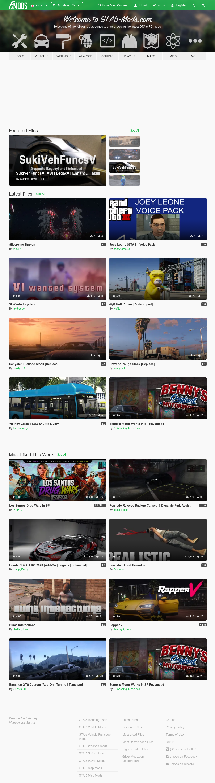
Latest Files (130, 720)
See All (134, 130)
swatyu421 (19, 368)
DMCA (170, 742)
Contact (171, 720)
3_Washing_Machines (127, 428)
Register (181, 5)
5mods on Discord (181, 764)
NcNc (117, 308)
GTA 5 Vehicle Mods (92, 727)
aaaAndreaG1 (122, 249)
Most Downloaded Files (137, 742)
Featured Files (132, 727)
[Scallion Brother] (124, 180)
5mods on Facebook (183, 756)
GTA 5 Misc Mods (90, 775)
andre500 (19, 308)
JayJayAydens (123, 629)
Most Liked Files (133, 734)
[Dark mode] (194, 5)
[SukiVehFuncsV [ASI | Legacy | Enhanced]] (124, 167)
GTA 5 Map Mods (90, 768)
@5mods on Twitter (182, 749)
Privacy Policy (175, 727)
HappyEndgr (20, 569)
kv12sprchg (20, 428)
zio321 (17, 249)
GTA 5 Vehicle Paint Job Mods (95, 736)
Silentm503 (20, 689)
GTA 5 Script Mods (91, 753)
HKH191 (18, 510)
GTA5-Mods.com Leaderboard (133, 758)
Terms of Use (175, 734)
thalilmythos (20, 629)
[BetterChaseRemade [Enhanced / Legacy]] (124, 154)
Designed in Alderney (23, 718)
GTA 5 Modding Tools (93, 720)
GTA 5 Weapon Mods (93, 746)
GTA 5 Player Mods (92, 760)
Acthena (119, 569)
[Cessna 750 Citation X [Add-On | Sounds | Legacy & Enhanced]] (124, 141)
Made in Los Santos (22, 722)
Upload (142, 5)
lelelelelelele (121, 510)
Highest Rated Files (135, 749)
